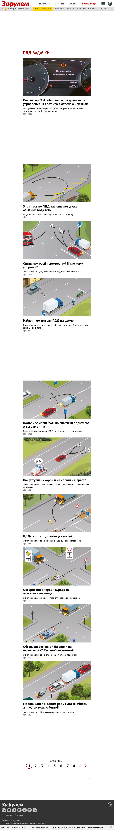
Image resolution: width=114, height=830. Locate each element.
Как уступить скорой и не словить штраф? (54, 480)
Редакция (7, 815)
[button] (111, 827)
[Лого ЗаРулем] (15, 3)
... (80, 765)
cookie (70, 827)
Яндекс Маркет (29, 823)
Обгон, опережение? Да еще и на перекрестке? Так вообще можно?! (48, 648)
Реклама (19, 815)
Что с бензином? (86, 8)
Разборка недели (64, 8)
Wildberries (15, 823)
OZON (5, 823)
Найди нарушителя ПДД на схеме (48, 320)
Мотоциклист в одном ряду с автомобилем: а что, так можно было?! (56, 705)
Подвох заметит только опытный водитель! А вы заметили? (56, 425)
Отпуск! (102, 8)
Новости (44, 3)
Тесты (72, 3)
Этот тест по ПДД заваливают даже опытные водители (50, 208)
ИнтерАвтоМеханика (19, 8)
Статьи (59, 3)
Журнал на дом (43, 8)
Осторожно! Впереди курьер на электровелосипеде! (46, 591)
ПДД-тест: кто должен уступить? (47, 536)
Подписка (43, 823)
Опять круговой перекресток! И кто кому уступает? (53, 265)
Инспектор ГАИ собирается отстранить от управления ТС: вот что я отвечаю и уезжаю (56, 102)
